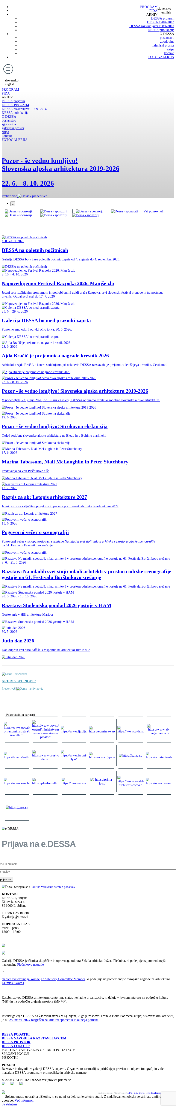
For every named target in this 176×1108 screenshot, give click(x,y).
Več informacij (24, 1100)
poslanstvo (167, 37)
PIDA (153, 10)
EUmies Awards (13, 983)
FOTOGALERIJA (161, 57)
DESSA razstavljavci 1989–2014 (151, 26)
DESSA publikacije (161, 30)
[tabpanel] (88, 172)
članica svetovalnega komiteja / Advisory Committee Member (43, 979)
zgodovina (167, 41)
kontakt (169, 53)
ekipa (170, 49)
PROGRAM (149, 7)
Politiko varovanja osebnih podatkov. (53, 887)
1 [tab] (13, 203)
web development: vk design (160, 1092)
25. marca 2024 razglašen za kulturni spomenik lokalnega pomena (54, 1020)
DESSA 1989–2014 (160, 22)
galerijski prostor (163, 45)
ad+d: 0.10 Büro (135, 1092)
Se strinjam (9, 1104)
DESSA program (162, 18)
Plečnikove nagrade (30, 964)
